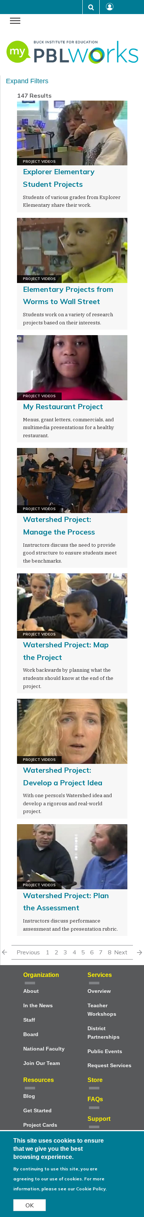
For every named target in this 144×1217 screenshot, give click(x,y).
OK (29, 1205)
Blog (29, 1096)
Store (95, 1080)
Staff (29, 1020)
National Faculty (44, 1049)
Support (99, 1119)
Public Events (105, 1051)
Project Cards (40, 1125)
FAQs (95, 1099)
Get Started (37, 1110)
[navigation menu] (15, 21)
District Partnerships (104, 1033)
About (31, 991)
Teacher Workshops (102, 1010)
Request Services (109, 1065)
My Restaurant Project (63, 406)
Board (30, 1034)
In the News (38, 1005)
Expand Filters (27, 81)
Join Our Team (41, 1063)
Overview (99, 991)
